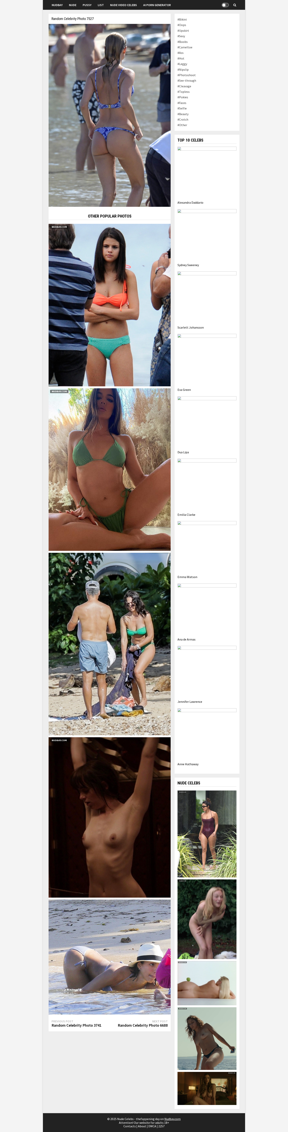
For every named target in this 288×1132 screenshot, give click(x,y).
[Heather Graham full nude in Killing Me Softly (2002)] (207, 919)
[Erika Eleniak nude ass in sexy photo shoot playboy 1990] (207, 983)
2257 (161, 1126)
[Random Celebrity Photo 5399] (110, 957)
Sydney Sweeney (188, 265)
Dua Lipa (183, 452)
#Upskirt (183, 31)
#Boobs (183, 42)
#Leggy (182, 64)
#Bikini (182, 19)
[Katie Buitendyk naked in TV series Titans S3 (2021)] (207, 1088)
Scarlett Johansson (191, 327)
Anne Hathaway (188, 764)
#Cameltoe (185, 47)
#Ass (181, 53)
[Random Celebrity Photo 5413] (110, 644)
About (142, 1126)
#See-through (187, 80)
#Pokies (183, 97)
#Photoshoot (187, 75)
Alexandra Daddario (190, 202)
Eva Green (184, 390)
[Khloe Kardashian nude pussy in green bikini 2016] (110, 469)
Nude (72, 5)
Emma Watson (187, 577)
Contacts (129, 1126)
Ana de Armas (187, 639)
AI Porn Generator (157, 5)
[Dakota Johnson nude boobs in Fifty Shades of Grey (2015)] (110, 817)
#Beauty (183, 114)
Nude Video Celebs (123, 5)
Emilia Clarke (186, 515)
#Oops (182, 25)
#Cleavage (184, 86)
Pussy (87, 5)
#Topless (184, 92)
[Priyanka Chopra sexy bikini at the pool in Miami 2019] (207, 834)
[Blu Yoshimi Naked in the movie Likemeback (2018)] (207, 1038)
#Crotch (183, 119)
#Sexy (181, 36)
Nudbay (57, 5)
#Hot (181, 58)
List (101, 5)
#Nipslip (183, 69)
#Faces (182, 103)
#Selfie (182, 108)
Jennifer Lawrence (190, 702)
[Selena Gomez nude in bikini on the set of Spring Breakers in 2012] (110, 305)
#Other (182, 125)
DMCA (152, 1126)
